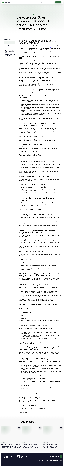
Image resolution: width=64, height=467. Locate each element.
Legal (61, 463)
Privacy (55, 463)
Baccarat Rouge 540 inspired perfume (48, 47)
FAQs (47, 460)
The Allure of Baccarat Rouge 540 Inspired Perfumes (10, 42)
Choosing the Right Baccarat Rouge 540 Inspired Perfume (9, 45)
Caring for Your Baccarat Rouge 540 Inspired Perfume (10, 55)
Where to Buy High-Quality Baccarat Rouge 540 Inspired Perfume (9, 51)
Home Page (37, 460)
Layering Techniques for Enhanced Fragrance (8, 48)
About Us (51, 463)
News (43, 460)
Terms (58, 463)
